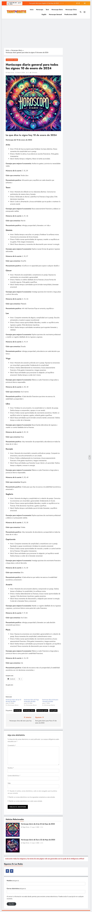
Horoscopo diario (57, 10)
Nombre (11, 768)
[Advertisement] (46, 33)
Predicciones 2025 (71, 14)
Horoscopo (39, 10)
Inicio (31, 10)
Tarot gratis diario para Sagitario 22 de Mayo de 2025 (44, 3)
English (44, 14)
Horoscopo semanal (55, 14)
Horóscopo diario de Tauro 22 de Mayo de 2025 (38, 839)
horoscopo (17, 710)
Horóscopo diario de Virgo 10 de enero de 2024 (31, 700)
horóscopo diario (29, 710)
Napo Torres (10, 72)
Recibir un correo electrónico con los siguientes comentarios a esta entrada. (32, 797)
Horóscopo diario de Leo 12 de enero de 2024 (13, 700)
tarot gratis (53, 710)
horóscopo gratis (42, 710)
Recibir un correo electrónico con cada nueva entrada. (25, 801)
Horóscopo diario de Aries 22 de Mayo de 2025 (38, 824)
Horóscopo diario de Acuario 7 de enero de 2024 (50, 700)
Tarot (47, 10)
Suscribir (11, 904)
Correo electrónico (14, 775)
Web (9, 783)
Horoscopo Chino (71, 10)
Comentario (12, 745)
